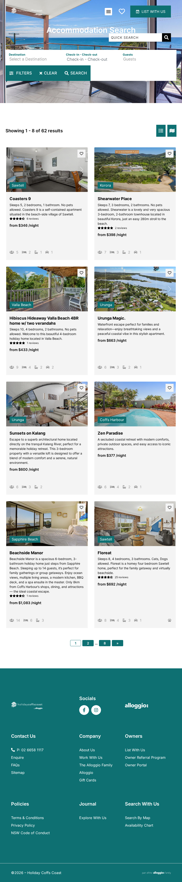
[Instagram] (96, 710)
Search (78, 73)
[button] (108, 11)
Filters (23, 73)
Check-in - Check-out (81, 54)
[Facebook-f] (84, 710)
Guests (128, 54)
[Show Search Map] (172, 131)
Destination (17, 54)
